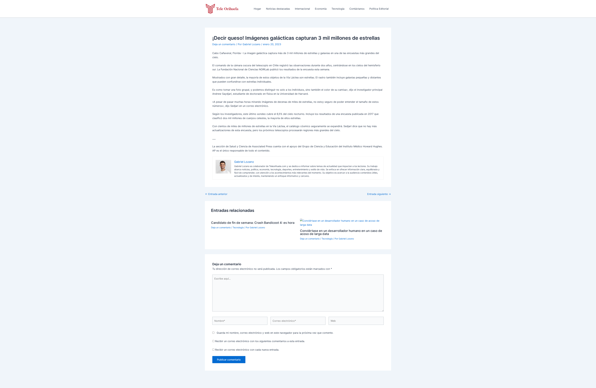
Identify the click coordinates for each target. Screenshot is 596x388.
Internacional (302, 8)
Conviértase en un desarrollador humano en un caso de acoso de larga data (341, 232)
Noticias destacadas (278, 8)
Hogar (257, 8)
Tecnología (338, 8)
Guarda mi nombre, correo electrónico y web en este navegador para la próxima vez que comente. (275, 332)
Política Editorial (379, 8)
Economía (321, 8)
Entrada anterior (216, 194)
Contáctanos (356, 8)
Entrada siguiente (379, 194)
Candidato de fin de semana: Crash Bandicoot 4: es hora (252, 223)
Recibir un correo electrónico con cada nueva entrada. (247, 349)
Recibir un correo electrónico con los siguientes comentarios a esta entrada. (260, 341)
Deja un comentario (223, 44)
